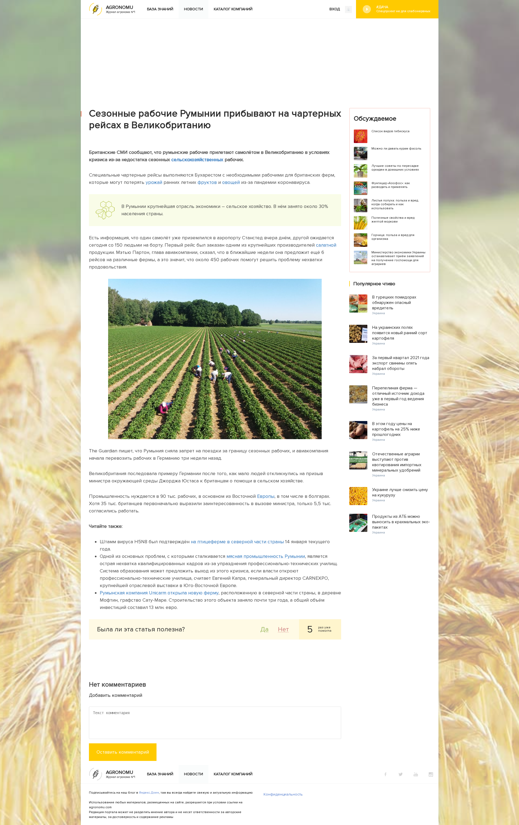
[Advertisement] (259, 59)
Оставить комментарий (123, 752)
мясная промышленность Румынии (265, 556)
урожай (154, 182)
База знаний (160, 9)
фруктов (207, 182)
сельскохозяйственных (197, 160)
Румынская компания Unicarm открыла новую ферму (159, 593)
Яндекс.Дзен (149, 793)
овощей (231, 182)
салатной (326, 245)
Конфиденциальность (283, 794)
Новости (193, 9)
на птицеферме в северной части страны (237, 542)
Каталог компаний (233, 9)
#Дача (403, 9)
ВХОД (335, 9)
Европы (265, 496)
